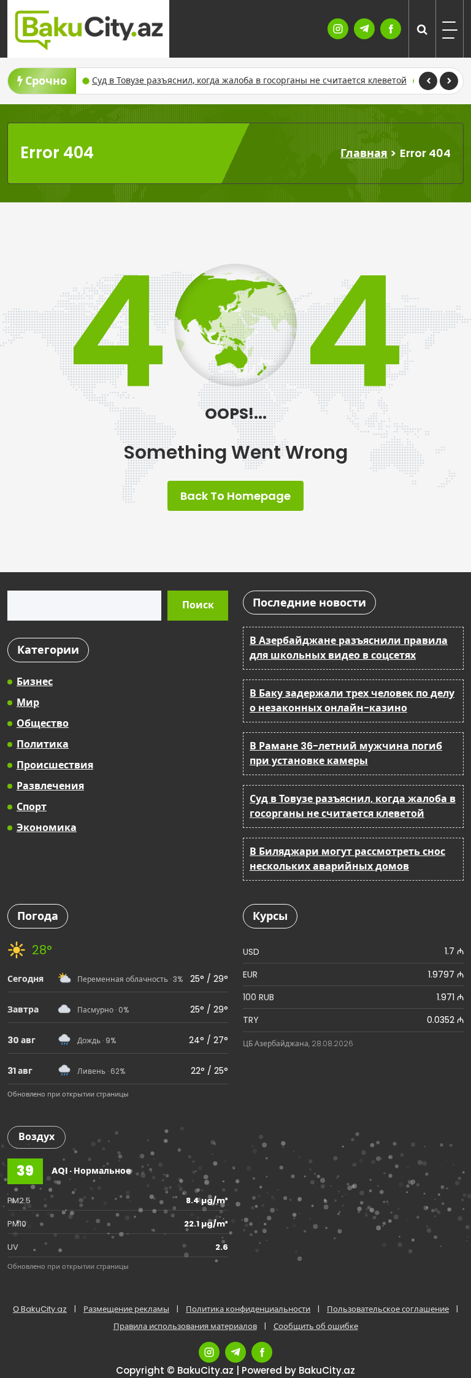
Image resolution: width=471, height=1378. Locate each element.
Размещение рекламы (126, 1309)
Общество (43, 723)
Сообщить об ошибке (316, 1326)
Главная (364, 153)
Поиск (198, 605)
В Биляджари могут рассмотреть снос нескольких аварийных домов (347, 858)
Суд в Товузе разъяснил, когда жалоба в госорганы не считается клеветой (249, 80)
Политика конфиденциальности (248, 1309)
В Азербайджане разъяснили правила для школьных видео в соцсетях (349, 647)
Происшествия (55, 765)
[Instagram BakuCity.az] (337, 28)
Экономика (47, 828)
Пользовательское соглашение (388, 1309)
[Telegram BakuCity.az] (364, 28)
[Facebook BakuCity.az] (390, 28)
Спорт (32, 807)
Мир (28, 702)
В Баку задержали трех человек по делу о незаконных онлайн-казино (352, 700)
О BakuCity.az (40, 1309)
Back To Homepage (235, 495)
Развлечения (50, 786)
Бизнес (35, 682)
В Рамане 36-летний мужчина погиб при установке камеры (346, 753)
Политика (43, 744)
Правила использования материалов (185, 1326)
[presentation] (428, 81)
